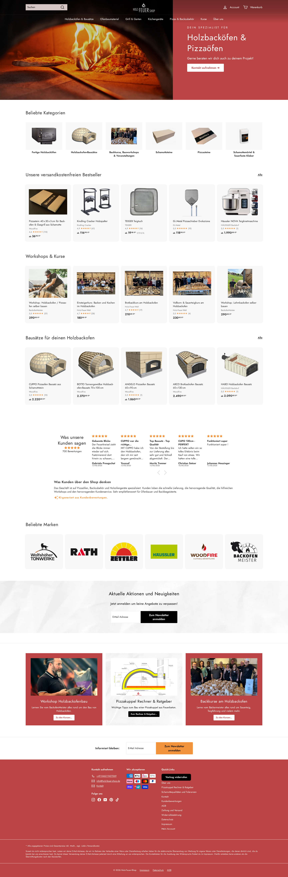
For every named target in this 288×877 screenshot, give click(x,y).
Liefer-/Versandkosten (90, 845)
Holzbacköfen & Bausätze (79, 19)
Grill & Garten (133, 19)
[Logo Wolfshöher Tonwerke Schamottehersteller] (44, 551)
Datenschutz (167, 819)
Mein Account (168, 828)
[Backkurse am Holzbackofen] (224, 677)
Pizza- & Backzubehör (182, 19)
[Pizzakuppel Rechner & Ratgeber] (144, 677)
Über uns (218, 19)
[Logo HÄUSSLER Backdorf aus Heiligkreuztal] (164, 551)
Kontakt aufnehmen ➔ (206, 68)
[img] (72, 448)
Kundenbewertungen (172, 801)
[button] (159, 472)
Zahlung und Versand (172, 810)
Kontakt (165, 796)
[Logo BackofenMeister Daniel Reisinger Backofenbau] (244, 551)
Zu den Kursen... (64, 717)
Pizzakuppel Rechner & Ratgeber (178, 787)
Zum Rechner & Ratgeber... (144, 714)
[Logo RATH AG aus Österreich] (84, 551)
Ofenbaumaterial (109, 19)
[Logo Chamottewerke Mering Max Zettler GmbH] (124, 551)
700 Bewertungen (72, 451)
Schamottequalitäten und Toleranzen (179, 792)
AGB (164, 805)
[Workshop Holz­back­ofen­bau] (64, 677)
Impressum (167, 824)
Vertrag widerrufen (176, 777)
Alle (260, 175)
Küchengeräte (155, 19)
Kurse (204, 19)
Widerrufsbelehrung (171, 815)
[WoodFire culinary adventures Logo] (204, 551)
